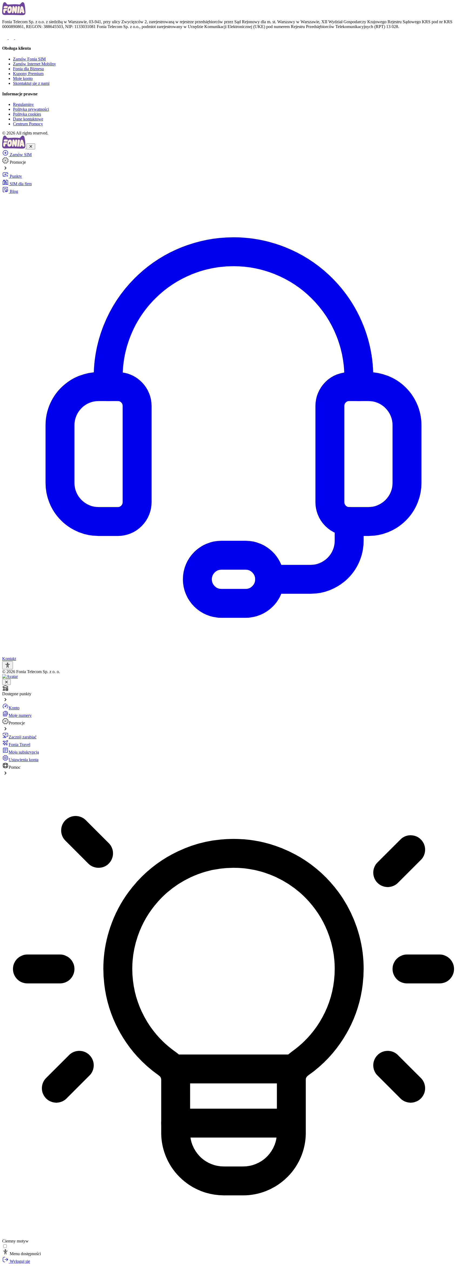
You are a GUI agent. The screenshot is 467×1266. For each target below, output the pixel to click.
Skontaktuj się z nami (31, 83)
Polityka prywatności (31, 109)
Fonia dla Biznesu (28, 68)
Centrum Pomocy (28, 124)
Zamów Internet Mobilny (34, 64)
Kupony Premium (28, 73)
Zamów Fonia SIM (29, 59)
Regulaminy (23, 104)
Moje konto (23, 78)
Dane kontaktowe (28, 119)
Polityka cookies (27, 114)
